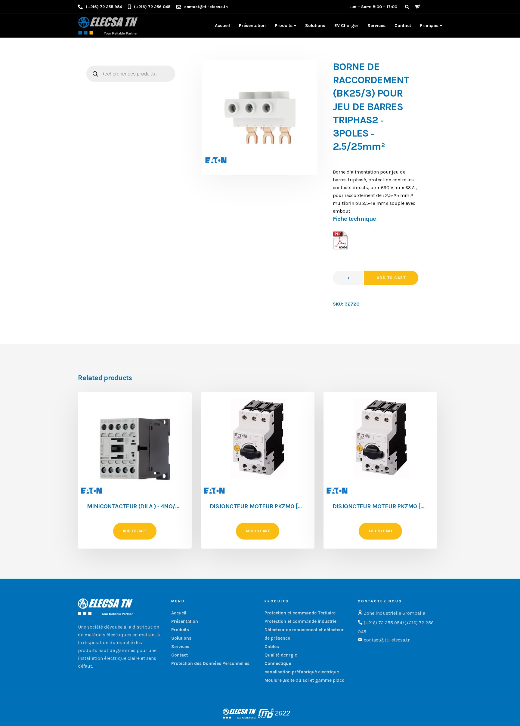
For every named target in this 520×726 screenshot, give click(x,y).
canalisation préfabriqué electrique (302, 672)
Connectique (278, 663)
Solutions (315, 25)
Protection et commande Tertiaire (300, 613)
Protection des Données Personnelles (210, 663)
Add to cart (391, 277)
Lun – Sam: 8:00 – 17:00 (373, 6)
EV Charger (346, 25)
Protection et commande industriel (301, 621)
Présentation (252, 25)
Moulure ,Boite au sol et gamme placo (305, 680)
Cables (272, 646)
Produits (283, 25)
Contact (403, 25)
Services (376, 25)
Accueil (222, 25)
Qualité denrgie (281, 655)
